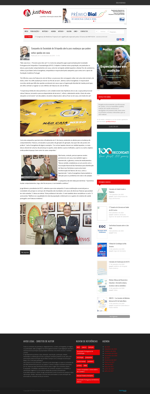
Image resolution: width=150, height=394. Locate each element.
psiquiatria (88, 357)
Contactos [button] (84, 31)
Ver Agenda (113, 316)
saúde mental (81, 361)
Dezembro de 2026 (111, 356)
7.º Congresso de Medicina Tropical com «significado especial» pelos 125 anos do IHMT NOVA (65, 37)
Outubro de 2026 (110, 351)
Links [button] (75, 31)
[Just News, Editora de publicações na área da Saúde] (42, 14)
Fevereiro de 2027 (111, 360)
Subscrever (113, 127)
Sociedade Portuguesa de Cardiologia (85, 352)
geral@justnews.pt (111, 121)
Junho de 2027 (109, 369)
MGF (78, 347)
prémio (79, 365)
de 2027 (107, 358)
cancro (84, 347)
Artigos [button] (60, 31)
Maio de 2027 (109, 367)
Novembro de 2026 (111, 353)
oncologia (80, 357)
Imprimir (26, 252)
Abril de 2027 (109, 364)
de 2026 (107, 347)
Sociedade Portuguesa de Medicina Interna (88, 381)
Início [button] (26, 31)
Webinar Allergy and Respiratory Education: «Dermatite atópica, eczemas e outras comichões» (118, 283)
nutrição (91, 347)
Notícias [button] (45, 31)
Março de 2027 (109, 362)
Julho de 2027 (109, 371)
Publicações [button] (34, 31)
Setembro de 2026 (111, 349)
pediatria (90, 361)
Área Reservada (121, 3)
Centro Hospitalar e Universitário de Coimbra (87, 371)
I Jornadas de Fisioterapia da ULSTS (119, 262)
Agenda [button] (53, 31)
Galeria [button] (69, 31)
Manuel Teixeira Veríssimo (85, 376)
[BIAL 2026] (95, 16)
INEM (85, 365)
